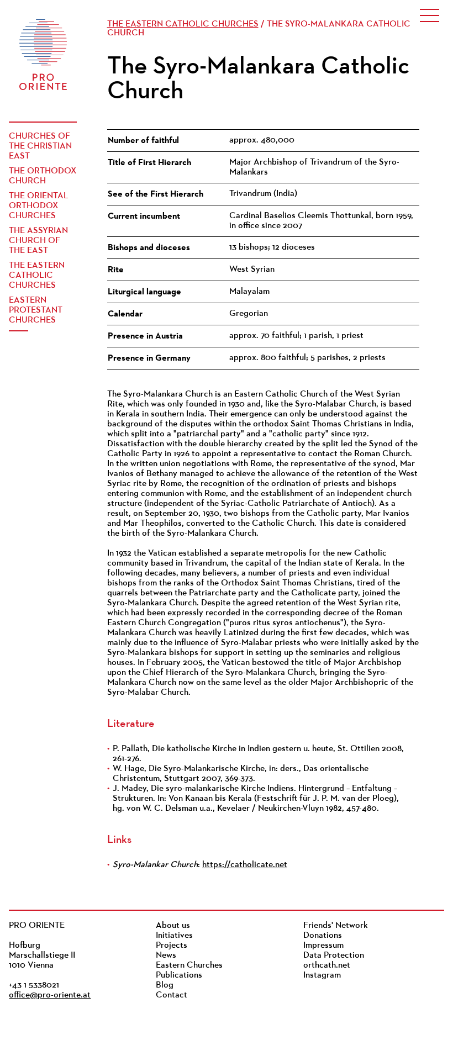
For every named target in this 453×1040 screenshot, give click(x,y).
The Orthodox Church (42, 176)
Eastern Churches (189, 965)
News (166, 955)
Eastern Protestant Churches (35, 310)
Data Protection (333, 955)
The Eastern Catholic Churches (37, 275)
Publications (179, 975)
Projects (171, 945)
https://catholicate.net (244, 864)
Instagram (322, 975)
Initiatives (174, 935)
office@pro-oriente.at (50, 995)
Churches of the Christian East (40, 146)
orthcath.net (326, 965)
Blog (164, 985)
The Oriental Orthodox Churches (39, 206)
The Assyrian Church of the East (38, 240)
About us (173, 925)
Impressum (323, 945)
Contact (171, 995)
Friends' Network (335, 925)
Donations (322, 935)
